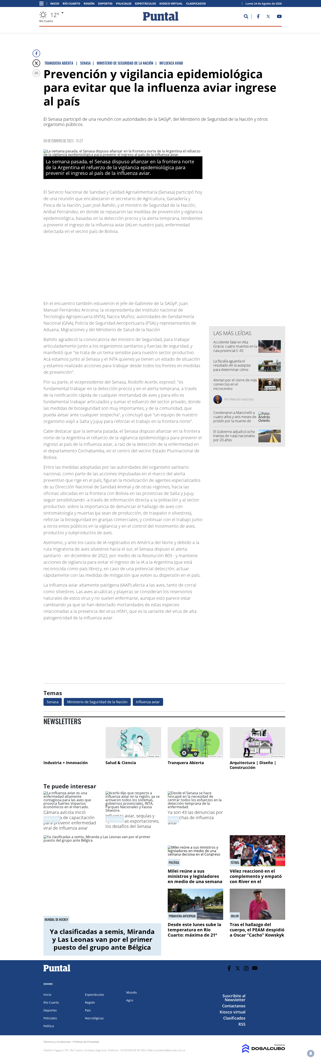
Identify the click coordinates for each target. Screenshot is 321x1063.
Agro (129, 1000)
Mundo (131, 992)
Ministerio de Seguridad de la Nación (97, 701)
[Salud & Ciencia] (133, 742)
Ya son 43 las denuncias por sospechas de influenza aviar (195, 817)
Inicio (54, 3)
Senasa (53, 701)
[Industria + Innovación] (71, 742)
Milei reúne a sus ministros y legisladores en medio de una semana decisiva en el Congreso (195, 879)
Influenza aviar (148, 701)
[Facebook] (36, 53)
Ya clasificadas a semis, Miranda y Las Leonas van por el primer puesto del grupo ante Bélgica (102, 939)
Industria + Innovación (65, 762)
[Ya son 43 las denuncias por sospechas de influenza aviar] (195, 807)
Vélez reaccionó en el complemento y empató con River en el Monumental (256, 879)
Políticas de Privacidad (86, 1041)
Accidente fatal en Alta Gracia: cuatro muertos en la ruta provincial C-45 (235, 346)
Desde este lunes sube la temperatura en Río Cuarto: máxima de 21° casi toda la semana (194, 932)
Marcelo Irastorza (241, 399)
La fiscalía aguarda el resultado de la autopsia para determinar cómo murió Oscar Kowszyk (231, 367)
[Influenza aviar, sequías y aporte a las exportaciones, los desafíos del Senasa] (133, 810)
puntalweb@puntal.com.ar (169, 1050)
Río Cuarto (71, 3)
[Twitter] (36, 63)
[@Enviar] (36, 73)
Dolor (235, 916)
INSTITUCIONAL (115, 819)
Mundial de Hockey (56, 919)
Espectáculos (145, 3)
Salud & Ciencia (120, 762)
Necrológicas (94, 1018)
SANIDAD (173, 819)
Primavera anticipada (182, 916)
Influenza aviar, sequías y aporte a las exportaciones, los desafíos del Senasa (132, 821)
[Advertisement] (167, 265)
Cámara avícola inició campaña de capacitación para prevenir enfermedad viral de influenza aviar (69, 820)
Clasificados (196, 3)
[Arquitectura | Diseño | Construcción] (257, 742)
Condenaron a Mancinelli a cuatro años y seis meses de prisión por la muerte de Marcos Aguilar (234, 419)
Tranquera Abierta (186, 762)
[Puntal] (57, 971)
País (88, 1010)
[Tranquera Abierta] (195, 742)
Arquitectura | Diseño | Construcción (253, 765)
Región (89, 3)
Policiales (123, 3)
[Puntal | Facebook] (258, 17)
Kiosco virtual (171, 3)
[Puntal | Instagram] (246, 968)
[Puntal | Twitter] (268, 17)
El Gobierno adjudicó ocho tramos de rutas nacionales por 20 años (234, 435)
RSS (241, 1024)
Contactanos (233, 1005)
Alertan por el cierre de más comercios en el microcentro (235, 384)
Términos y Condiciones (57, 1041)
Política (174, 862)
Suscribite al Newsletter (234, 997)
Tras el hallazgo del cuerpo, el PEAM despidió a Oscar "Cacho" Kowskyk (257, 930)
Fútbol (235, 862)
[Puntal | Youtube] (279, 17)
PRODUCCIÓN (52, 819)
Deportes (105, 3)
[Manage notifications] (310, 1053)
